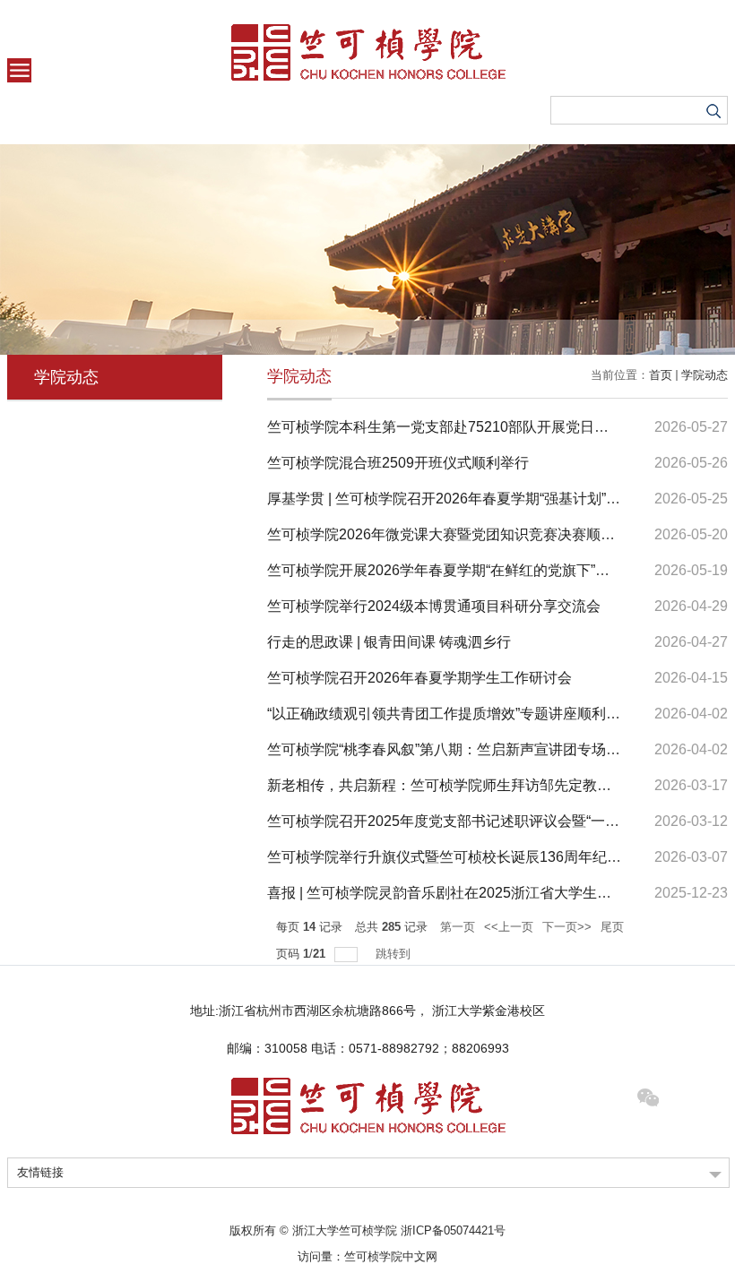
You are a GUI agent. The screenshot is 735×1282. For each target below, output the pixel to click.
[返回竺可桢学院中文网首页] (367, 52)
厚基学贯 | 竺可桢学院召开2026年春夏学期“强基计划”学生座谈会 (472, 498)
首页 (660, 375)
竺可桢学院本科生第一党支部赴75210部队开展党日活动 (445, 427)
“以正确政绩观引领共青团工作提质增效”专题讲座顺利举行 (451, 713)
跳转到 (395, 953)
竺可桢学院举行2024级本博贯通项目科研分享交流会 (434, 606)
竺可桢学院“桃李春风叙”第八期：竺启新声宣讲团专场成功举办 (465, 749)
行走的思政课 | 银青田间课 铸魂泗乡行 (389, 642)
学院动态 (704, 375)
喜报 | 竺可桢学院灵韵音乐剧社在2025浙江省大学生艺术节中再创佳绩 (489, 892)
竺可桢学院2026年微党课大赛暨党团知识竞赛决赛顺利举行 (455, 534)
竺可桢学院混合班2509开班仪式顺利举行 (398, 462)
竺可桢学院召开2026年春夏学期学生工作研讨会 (419, 677)
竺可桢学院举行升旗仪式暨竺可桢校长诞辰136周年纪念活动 (458, 857)
